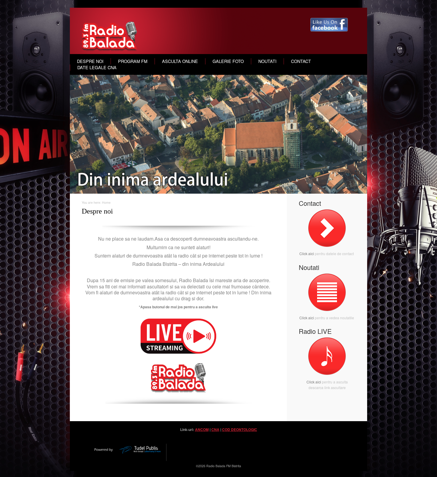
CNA (215, 429)
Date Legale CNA (97, 67)
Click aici (306, 253)
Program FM (132, 61)
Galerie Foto (228, 61)
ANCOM (202, 429)
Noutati (267, 61)
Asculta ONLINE (180, 61)
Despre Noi (90, 61)
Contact (301, 61)
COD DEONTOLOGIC (239, 429)
